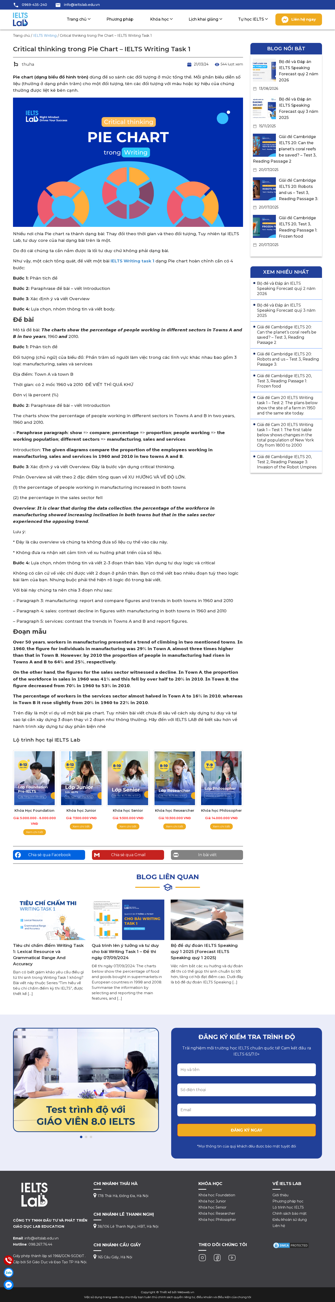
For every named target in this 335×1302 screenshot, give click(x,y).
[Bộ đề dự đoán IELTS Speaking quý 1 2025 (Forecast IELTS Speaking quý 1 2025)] (207, 919)
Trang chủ (77, 19)
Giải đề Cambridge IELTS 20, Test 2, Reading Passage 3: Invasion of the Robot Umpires (286, 461)
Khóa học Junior (212, 1201)
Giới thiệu (280, 1195)
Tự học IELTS (251, 19)
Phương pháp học (287, 1201)
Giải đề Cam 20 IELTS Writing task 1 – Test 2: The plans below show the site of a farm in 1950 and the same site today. (287, 405)
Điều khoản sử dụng (289, 1219)
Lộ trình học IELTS (288, 1207)
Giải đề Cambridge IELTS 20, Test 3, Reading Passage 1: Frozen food (284, 381)
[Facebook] (217, 1257)
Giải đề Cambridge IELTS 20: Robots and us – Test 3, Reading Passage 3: (288, 359)
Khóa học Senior (212, 1207)
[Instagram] (202, 1257)
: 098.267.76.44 (32, 1244)
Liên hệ (278, 1226)
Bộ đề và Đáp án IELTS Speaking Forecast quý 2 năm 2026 (286, 288)
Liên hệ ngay (303, 19)
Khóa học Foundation (216, 1195)
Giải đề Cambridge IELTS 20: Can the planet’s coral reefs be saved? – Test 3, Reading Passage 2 (284, 149)
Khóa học (159, 19)
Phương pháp (119, 19)
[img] (86, 1080)
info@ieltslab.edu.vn (82, 4)
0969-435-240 (34, 4)
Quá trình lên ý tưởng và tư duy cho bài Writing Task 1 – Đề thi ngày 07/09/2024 (125, 951)
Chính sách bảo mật (289, 1213)
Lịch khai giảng (203, 19)
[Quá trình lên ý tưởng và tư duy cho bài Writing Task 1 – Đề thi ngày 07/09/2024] (128, 919)
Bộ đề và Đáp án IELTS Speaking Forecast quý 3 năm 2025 (286, 310)
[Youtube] (232, 1257)
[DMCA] (290, 1245)
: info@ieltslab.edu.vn (36, 1238)
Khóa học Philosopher (217, 1219)
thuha (28, 64)
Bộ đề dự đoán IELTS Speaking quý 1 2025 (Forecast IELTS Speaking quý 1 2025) (204, 951)
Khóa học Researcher (216, 1213)
